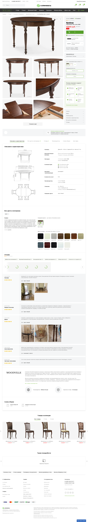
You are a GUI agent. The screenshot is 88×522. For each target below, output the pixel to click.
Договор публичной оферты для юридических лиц (45, 517)
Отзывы (46, 141)
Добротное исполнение (11, 259)
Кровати (41, 10)
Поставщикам (46, 484)
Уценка (4, 496)
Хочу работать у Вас (6, 486)
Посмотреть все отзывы (71, 105)
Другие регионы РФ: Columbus (7, 1)
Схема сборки (66, 141)
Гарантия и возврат (26, 484)
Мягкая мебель (58, 10)
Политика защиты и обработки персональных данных (44, 511)
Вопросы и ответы (26, 488)
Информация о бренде (71, 56)
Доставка (39, 1)
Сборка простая (62, 259)
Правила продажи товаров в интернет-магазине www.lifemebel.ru (43, 513)
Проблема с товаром (27, 496)
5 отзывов (72, 20)
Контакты (49, 1)
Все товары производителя (31, 383)
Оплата (44, 1)
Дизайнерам (46, 486)
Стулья (23, 10)
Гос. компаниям (47, 490)
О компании (5, 482)
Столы (17, 10)
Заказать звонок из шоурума (57, 131)
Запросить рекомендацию (8, 488)
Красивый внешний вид (25, 259)
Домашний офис (32, 10)
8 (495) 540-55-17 (16, 1)
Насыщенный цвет (38, 259)
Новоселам (46, 492)
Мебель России (44, 389)
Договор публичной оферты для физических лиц (43, 515)
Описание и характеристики (17, 141)
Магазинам (46, 488)
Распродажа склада (6, 494)
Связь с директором (27, 494)
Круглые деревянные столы (45, 472)
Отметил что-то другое (75, 259)
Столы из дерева (17, 472)
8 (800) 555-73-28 (69, 483)
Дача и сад (67, 10)
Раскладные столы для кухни (30, 472)
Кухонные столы (7, 472)
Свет (74, 10)
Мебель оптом (46, 482)
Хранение (49, 10)
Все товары (37, 419)
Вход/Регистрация (81, 1)
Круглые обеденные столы (60, 472)
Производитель (56, 141)
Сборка (24, 486)
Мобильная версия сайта (69, 495)
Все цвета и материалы (34, 141)
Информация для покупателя (8, 513)
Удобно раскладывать (50, 259)
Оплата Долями (26, 492)
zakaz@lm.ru (70, 489)
